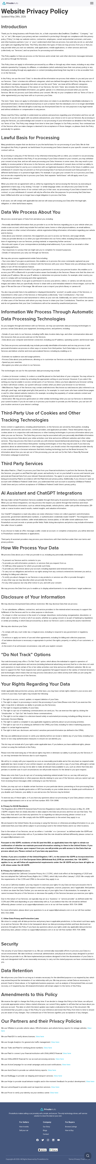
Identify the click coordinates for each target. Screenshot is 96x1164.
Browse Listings (71, 1127)
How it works (24, 1127)
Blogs (45, 1130)
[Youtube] (58, 1140)
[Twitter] (42, 1140)
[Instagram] (48, 1140)
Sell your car (23, 1130)
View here (40, 1036)
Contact (46, 1134)
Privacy (77, 1159)
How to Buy (69, 1130)
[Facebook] (37, 1140)
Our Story (46, 1127)
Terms (71, 1159)
